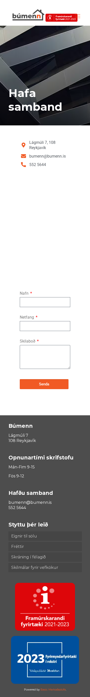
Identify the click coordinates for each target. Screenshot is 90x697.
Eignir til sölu (24, 536)
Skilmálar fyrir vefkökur (34, 567)
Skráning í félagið (28, 557)
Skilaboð (28, 341)
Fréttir (17, 546)
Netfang (27, 317)
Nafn (25, 293)
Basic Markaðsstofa (53, 689)
